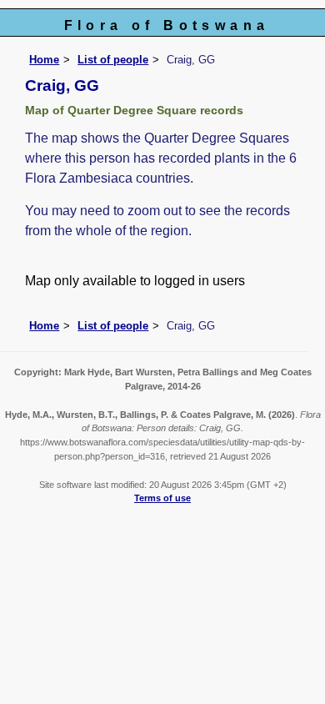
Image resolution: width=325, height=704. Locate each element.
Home (44, 59)
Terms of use (162, 498)
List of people (113, 59)
